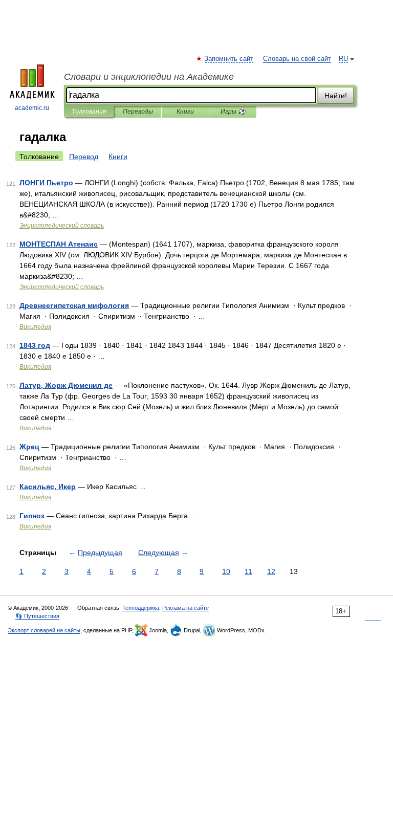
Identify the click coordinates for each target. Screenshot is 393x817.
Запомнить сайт (229, 58)
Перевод (83, 156)
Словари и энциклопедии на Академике (149, 77)
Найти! (335, 96)
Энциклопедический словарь (61, 225)
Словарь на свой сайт (297, 58)
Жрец (29, 447)
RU (343, 58)
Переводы (138, 111)
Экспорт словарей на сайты (44, 630)
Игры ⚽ (233, 111)
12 (271, 571)
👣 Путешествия (37, 616)
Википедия (35, 326)
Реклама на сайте (185, 608)
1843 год (34, 345)
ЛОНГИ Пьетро (46, 183)
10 (226, 571)
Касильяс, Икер (47, 486)
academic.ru (32, 108)
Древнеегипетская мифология (74, 305)
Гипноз (32, 516)
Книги (185, 111)
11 (248, 571)
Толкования (89, 111)
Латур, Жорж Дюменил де (66, 385)
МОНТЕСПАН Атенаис (58, 244)
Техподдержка (140, 608)
